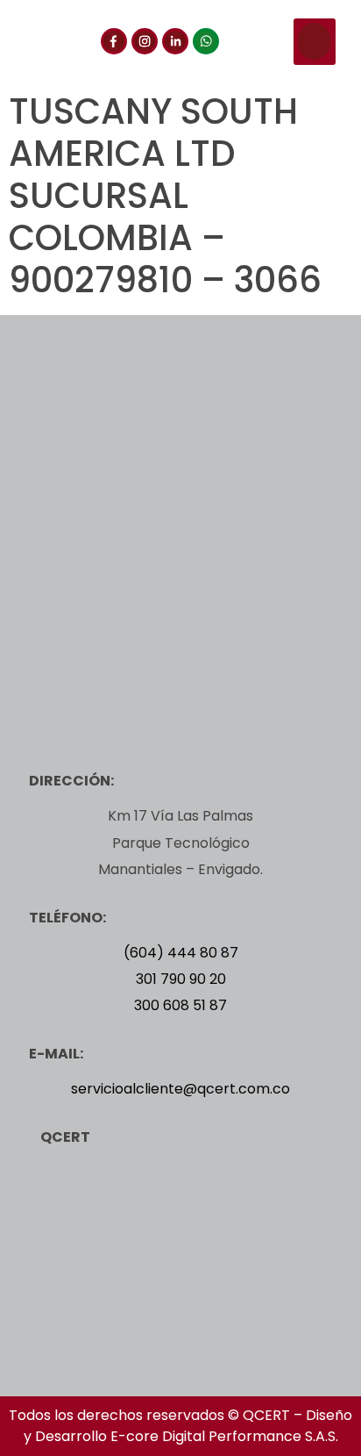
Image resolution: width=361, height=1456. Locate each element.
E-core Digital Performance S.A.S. (224, 1436)
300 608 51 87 (180, 1005)
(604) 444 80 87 (181, 953)
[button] (315, 41)
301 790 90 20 (181, 979)
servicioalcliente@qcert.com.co (180, 1089)
